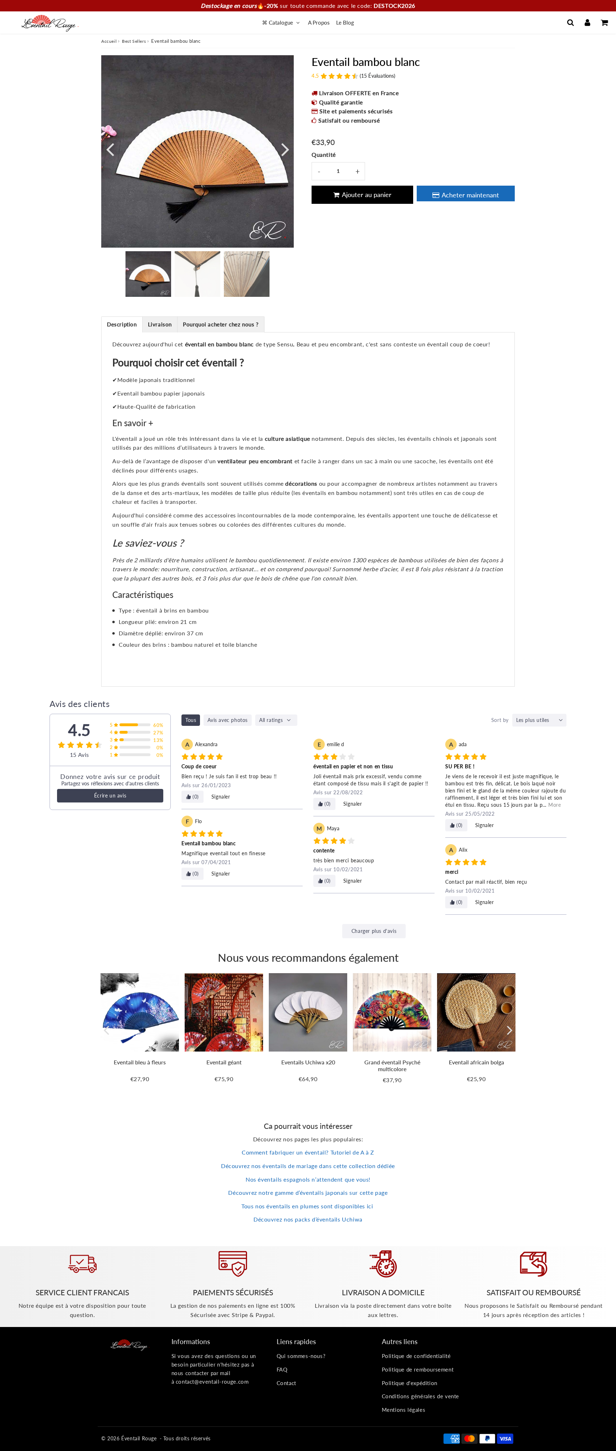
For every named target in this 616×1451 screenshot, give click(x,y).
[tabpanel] (148, 274)
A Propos (319, 22)
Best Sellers (134, 41)
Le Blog (345, 22)
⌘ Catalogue (278, 22)
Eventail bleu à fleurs (140, 1062)
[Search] (571, 22)
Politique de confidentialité (416, 1356)
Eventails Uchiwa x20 (308, 1062)
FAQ (282, 1369)
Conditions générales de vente (420, 1396)
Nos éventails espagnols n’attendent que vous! (308, 1179)
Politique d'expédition (409, 1383)
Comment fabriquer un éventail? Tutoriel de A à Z (308, 1152)
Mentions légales (404, 1409)
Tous (190, 720)
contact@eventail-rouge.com (212, 1381)
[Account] (587, 22)
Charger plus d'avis (373, 931)
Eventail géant (224, 1062)
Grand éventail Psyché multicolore (392, 1065)
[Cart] (604, 22)
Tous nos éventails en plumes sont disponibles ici (308, 1206)
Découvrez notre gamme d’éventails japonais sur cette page (307, 1192)
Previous (109, 149)
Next (285, 149)
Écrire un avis (110, 795)
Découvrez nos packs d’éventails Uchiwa (308, 1219)
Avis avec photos (227, 720)
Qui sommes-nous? (301, 1356)
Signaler (220, 797)
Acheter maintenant (470, 195)
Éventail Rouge (138, 1438)
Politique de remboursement (418, 1369)
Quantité (324, 154)
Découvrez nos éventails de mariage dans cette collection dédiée (308, 1165)
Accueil (109, 41)
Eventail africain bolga (476, 1062)
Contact (286, 1383)
